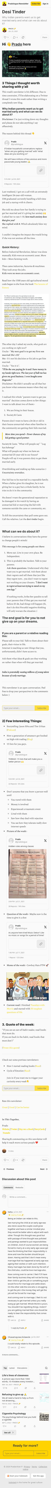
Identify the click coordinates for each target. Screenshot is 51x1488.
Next (42, 1169)
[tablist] (13, 1187)
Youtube (6, 1133)
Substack (12, 1482)
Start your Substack (19, 1476)
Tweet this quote (11, 1048)
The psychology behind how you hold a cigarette (19, 1418)
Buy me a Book (26, 1129)
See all (7, 1432)
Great (5, 1107)
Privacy (27, 1466)
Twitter (14, 1129)
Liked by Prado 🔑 (17, 1215)
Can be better (22, 1107)
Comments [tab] (8, 1187)
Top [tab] (5, 1368)
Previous (10, 1169)
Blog (29, 739)
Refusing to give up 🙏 (14, 1394)
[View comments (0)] (15, 1426)
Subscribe (36, 3)
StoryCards (40, 1129)
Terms (34, 1466)
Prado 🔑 (12, 29)
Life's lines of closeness (15, 1375)
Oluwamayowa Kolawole (19, 1337)
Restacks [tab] (19, 1187)
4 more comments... (10, 1355)
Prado (17, 44)
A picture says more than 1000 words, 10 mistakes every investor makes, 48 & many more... (17, 1380)
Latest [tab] (12, 1368)
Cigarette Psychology (14, 1413)
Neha (10, 1212)
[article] (25, 1382)
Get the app (38, 1476)
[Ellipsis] (48, 1212)
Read (38, 1066)
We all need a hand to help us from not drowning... (18, 1399)
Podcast (11, 730)
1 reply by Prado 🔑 (19, 1328)
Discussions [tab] (22, 1368)
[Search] (46, 1368)
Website (5, 1129)
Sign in (45, 3)
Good (12, 1107)
